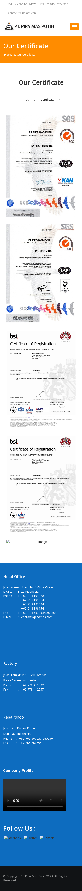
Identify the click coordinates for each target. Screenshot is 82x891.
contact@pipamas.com (22, 13)
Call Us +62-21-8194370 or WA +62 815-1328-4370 (37, 4)
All (28, 99)
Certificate (47, 99)
